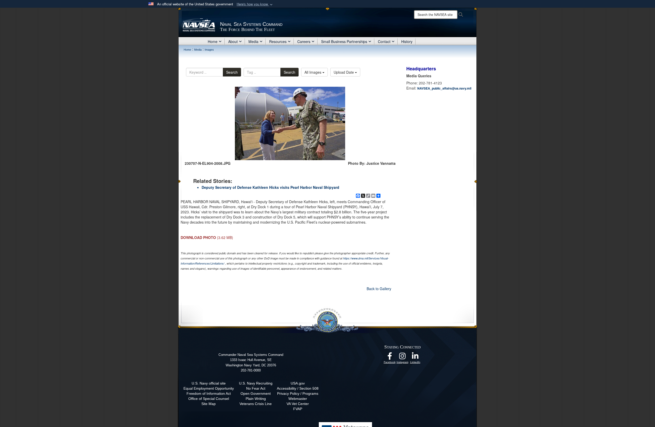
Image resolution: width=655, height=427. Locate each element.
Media (253, 41)
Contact (384, 41)
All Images (313, 72)
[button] (255, 4)
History (406, 41)
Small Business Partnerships (344, 41)
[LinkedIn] (415, 357)
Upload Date (344, 72)
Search (232, 72)
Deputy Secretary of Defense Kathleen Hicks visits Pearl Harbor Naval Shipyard (270, 187)
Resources (278, 41)
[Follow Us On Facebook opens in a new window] (389, 357)
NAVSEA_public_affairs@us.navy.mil (444, 88)
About (233, 41)
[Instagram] (402, 357)
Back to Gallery (379, 288)
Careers (303, 41)
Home (212, 41)
